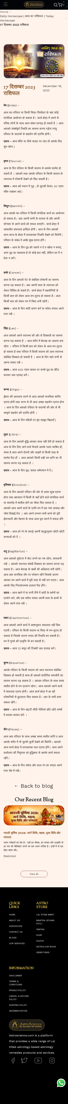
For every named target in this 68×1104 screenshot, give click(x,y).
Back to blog (37, 786)
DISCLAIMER (15, 975)
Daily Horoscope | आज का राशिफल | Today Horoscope (27, 18)
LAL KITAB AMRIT (45, 914)
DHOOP (40, 941)
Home (4, 11)
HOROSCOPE (15, 926)
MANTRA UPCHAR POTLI (45, 922)
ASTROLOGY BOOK (46, 946)
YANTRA (40, 929)
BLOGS (13, 937)
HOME (12, 914)
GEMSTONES (43, 952)
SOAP (39, 935)
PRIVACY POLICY (17, 990)
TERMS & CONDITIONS (15, 983)
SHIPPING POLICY (18, 1005)
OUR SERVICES (17, 943)
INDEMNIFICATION (18, 1011)
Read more (10, 856)
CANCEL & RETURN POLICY (19, 998)
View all (34, 874)
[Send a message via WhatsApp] (61, 1083)
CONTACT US (15, 932)
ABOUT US (14, 920)
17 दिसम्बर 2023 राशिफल (14, 24)
